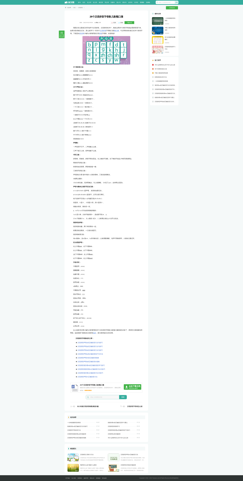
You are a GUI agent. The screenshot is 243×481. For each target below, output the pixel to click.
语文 (74, 7)
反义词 (95, 2)
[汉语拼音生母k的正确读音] (113, 468)
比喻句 (113, 2)
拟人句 (119, 2)
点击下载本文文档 (61, 35)
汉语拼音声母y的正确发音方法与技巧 (90, 346)
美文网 (69, 7)
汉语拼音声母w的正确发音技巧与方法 (90, 354)
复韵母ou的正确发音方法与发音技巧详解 (166, 85)
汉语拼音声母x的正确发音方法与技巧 (90, 350)
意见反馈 (104, 478)
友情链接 (98, 478)
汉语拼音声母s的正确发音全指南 (89, 361)
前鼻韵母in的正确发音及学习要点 (117, 422)
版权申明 (86, 478)
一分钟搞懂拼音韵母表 (74, 422)
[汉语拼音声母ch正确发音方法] (113, 457)
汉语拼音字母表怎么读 (134, 406)
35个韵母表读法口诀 (161, 69)
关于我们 (67, 478)
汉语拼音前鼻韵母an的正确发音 (76, 434)
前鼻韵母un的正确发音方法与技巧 (77, 426)
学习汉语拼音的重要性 (170, 38)
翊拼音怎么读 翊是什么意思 (88, 465)
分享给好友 (172, 7)
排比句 (124, 2)
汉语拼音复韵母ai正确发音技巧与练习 (119, 430)
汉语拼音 (80, 7)
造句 (79, 2)
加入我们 (74, 478)
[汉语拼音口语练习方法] (73, 457)
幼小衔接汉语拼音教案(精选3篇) (88, 406)
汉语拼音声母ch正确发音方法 (87, 377)
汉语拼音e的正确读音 (114, 434)
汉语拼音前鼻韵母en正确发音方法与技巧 (91, 369)
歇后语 (101, 2)
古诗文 (136, 2)
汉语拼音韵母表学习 (114, 426)
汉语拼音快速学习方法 (170, 48)
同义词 (107, 2)
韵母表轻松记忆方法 (161, 77)
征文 (84, 2)
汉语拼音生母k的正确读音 (128, 465)
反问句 (130, 2)
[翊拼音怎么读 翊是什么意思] (73, 468)
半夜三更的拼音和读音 (170, 29)
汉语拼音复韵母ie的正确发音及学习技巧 (91, 365)
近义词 (89, 2)
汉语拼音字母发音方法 (74, 430)
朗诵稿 (142, 2)
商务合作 (92, 478)
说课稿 (148, 2)
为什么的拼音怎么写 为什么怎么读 (118, 437)
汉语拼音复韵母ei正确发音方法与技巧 (90, 373)
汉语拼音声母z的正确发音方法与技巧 (90, 342)
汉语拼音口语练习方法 (86, 454)
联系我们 (80, 478)
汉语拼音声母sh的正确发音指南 (88, 358)
